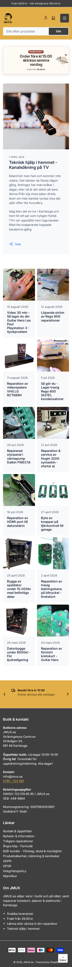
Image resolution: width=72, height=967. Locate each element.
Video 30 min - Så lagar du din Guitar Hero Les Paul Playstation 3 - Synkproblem (19, 322)
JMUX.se (28, 962)
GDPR (7, 861)
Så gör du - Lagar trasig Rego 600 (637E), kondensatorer (52, 391)
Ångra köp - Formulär (18, 846)
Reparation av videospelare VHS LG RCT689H (17, 389)
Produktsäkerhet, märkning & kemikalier (31, 856)
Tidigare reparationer (18, 841)
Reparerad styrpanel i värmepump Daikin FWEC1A (19, 456)
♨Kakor (63, 958)
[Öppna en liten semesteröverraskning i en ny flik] (61, 60)
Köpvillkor (10, 876)
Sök (58, 31)
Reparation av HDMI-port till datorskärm (17, 521)
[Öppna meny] (64, 18)
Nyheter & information (18, 836)
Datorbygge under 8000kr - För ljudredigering (19, 654)
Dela (18, 244)
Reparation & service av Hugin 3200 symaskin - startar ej (51, 458)
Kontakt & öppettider (17, 831)
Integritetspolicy (14, 871)
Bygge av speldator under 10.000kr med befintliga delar (19, 589)
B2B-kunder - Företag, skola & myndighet (32, 851)
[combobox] (36, 31)
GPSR (7, 866)
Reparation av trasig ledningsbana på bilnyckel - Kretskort (51, 589)
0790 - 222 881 (13, 781)
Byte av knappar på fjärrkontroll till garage (52, 523)
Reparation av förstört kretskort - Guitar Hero (51, 654)
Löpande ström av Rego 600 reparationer (52, 316)
